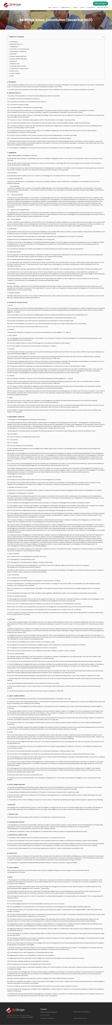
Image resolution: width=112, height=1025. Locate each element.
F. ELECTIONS (12, 54)
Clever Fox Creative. (27, 1017)
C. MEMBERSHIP (13, 47)
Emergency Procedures (47, 1018)
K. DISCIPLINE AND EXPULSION (17, 66)
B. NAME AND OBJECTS (15, 44)
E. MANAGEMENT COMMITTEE (17, 51)
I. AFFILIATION (13, 61)
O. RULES (11, 76)
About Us (55, 7)
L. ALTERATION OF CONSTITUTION (18, 68)
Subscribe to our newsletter (81, 1012)
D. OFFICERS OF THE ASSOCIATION (19, 49)
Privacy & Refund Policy (80, 1018)
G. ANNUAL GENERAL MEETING (17, 56)
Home (49, 7)
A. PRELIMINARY (13, 42)
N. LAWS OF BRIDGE (14, 73)
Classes (75, 7)
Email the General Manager (48, 1012)
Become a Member (102, 7)
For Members (90, 7)
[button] (102, 36)
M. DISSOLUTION (13, 71)
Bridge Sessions (65, 7)
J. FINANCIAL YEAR (14, 64)
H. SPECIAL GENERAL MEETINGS (18, 59)
